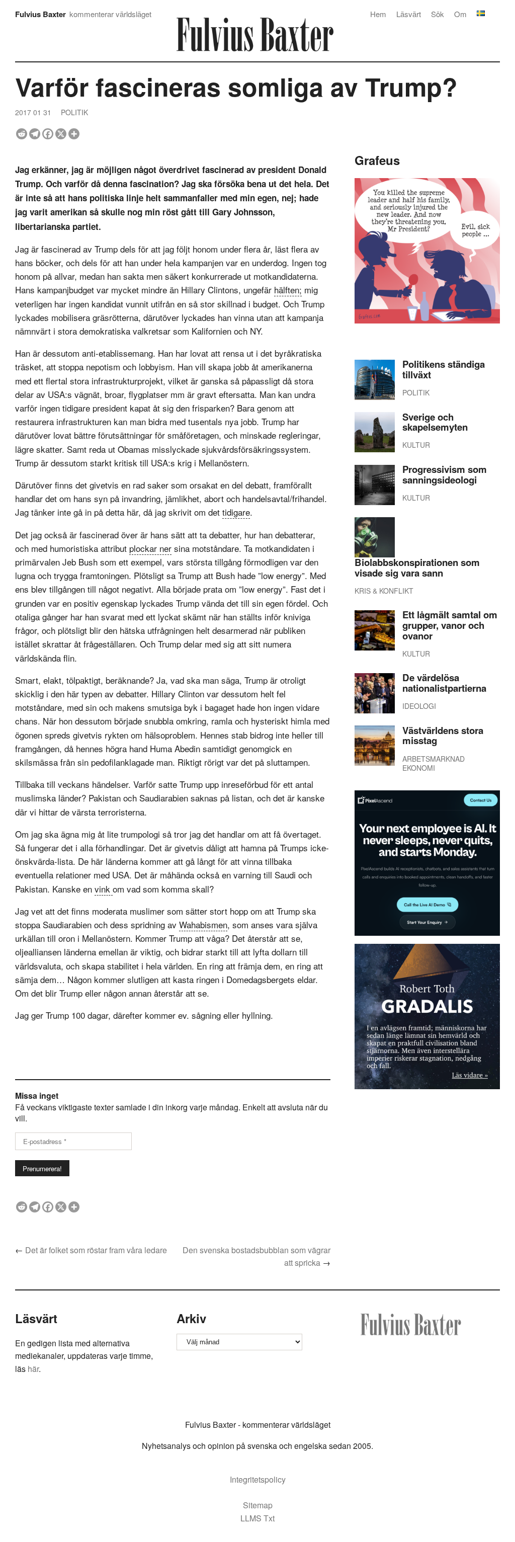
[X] (60, 133)
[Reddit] (21, 133)
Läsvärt (408, 14)
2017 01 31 (33, 112)
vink (104, 888)
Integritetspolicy (258, 1479)
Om (460, 14)
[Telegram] (34, 133)
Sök (437, 14)
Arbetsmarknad (433, 759)
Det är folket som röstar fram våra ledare (96, 1250)
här (33, 1368)
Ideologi (419, 706)
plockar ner (150, 548)
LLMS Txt (257, 1518)
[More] (73, 133)
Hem (378, 14)
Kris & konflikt (384, 591)
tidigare (236, 512)
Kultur (416, 445)
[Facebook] (47, 133)
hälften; (288, 289)
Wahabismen (203, 924)
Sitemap (258, 1505)
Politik (74, 112)
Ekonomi (418, 768)
